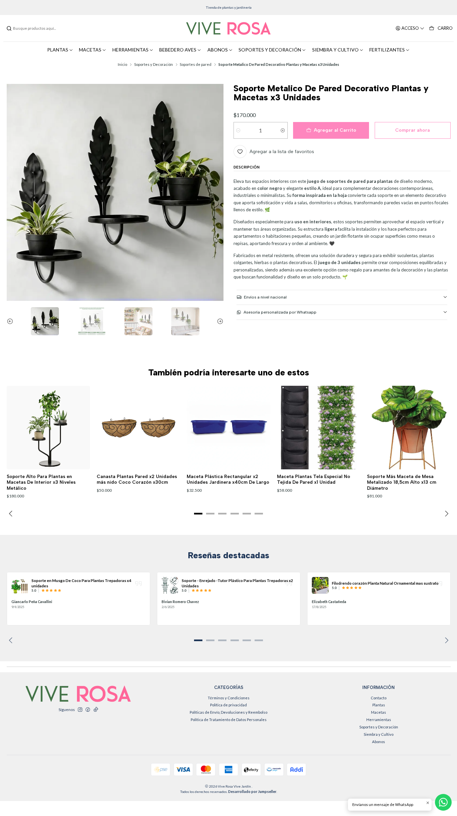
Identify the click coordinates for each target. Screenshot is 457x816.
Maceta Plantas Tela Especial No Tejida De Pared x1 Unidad (313, 479)
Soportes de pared (195, 64)
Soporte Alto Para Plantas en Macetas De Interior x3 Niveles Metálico (41, 482)
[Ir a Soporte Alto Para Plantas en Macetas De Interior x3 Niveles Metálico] (48, 427)
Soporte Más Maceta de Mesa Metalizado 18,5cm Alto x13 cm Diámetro (401, 482)
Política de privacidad (228, 705)
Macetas (378, 712)
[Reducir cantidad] (238, 130)
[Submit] (9, 28)
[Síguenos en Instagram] (80, 709)
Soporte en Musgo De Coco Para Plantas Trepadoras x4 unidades (81, 583)
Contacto (378, 698)
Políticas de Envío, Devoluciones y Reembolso (228, 712)
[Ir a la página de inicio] (228, 28)
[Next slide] (218, 321)
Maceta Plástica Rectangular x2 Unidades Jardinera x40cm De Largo (228, 479)
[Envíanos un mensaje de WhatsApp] (443, 802)
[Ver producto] (19, 585)
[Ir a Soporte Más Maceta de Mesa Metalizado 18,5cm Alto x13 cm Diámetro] (409, 427)
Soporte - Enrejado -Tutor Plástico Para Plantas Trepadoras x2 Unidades (237, 583)
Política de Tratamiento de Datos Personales (229, 719)
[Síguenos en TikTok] (95, 709)
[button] (198, 514)
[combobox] (40, 28)
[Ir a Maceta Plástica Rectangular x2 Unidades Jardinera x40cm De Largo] (228, 427)
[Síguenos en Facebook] (87, 709)
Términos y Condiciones (229, 698)
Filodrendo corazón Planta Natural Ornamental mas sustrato (385, 583)
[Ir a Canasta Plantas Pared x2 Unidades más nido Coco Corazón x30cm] (138, 427)
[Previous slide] (12, 321)
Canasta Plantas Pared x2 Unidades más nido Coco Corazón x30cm (137, 479)
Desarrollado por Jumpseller (252, 792)
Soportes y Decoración (153, 64)
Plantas (378, 705)
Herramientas (378, 719)
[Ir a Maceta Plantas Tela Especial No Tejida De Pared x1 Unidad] (319, 427)
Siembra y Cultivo (378, 734)
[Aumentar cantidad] (282, 130)
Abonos (378, 741)
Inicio (122, 64)
